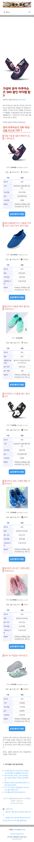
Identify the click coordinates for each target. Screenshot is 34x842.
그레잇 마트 (9, 809)
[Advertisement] (17, 37)
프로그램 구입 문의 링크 (17, 834)
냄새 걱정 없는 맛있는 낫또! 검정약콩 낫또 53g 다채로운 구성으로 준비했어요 (16, 777)
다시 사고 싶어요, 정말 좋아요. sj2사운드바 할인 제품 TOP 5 (16, 788)
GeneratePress (17, 839)
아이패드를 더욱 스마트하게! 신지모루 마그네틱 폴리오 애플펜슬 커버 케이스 (16, 772)
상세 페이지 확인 (17, 214)
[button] (29, 12)
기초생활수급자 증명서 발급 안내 (14, 792)
